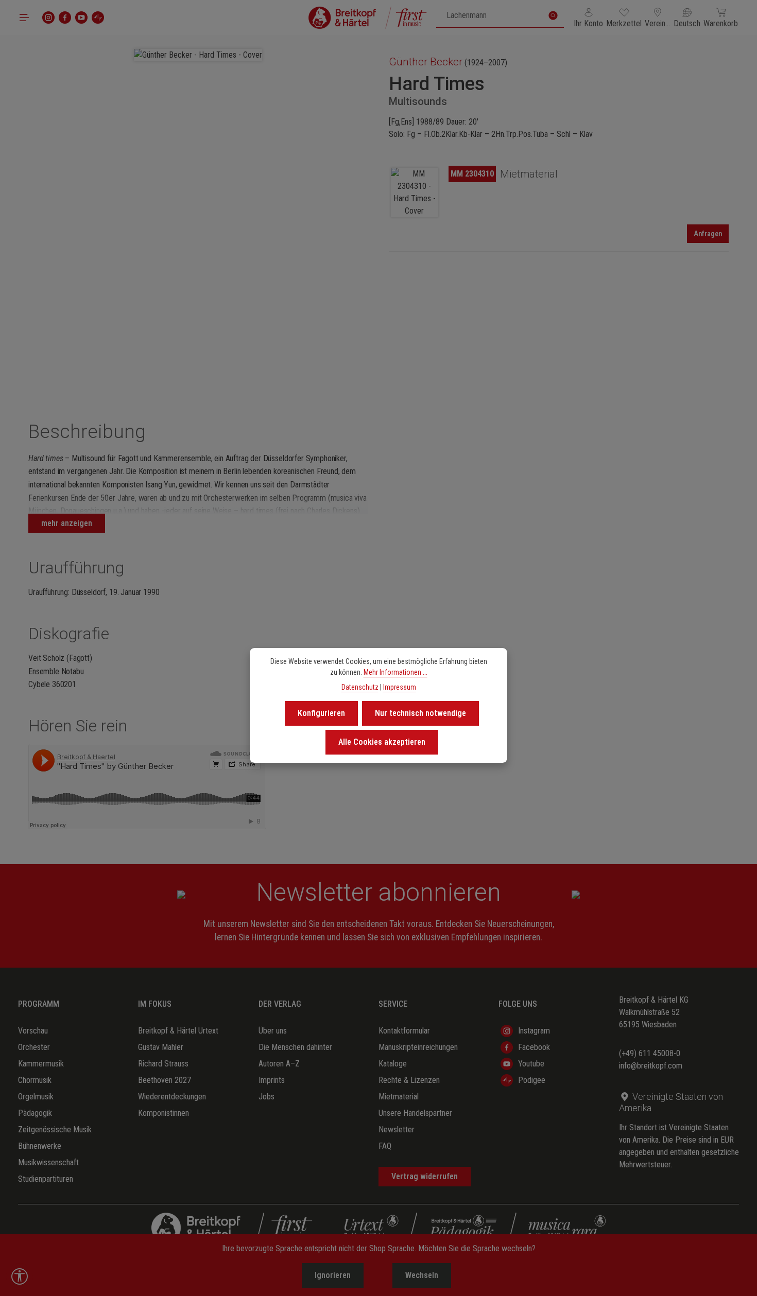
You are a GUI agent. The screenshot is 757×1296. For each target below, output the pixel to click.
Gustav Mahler (160, 1047)
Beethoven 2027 (164, 1080)
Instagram (534, 1031)
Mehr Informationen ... (395, 672)
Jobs (266, 1096)
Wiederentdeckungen (172, 1096)
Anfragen (708, 234)
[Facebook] (65, 17)
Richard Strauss (163, 1064)
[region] (198, 214)
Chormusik (34, 1080)
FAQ (384, 1146)
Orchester (34, 1047)
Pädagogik (35, 1113)
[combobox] (489, 15)
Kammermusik (41, 1064)
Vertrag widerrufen (424, 1176)
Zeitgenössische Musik (55, 1129)
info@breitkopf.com (650, 1066)
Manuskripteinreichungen (418, 1047)
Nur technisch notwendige (420, 713)
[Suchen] (553, 15)
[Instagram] (48, 17)
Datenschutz (359, 687)
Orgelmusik (36, 1096)
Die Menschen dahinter (295, 1047)
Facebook (534, 1047)
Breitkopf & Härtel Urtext (178, 1031)
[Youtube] (81, 17)
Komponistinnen (163, 1113)
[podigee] (98, 17)
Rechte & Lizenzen (409, 1080)
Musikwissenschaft (48, 1162)
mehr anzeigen (66, 523)
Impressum (399, 687)
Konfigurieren (321, 713)
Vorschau (33, 1031)
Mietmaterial (398, 1096)
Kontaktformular (404, 1031)
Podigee (531, 1080)
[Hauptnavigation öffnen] (24, 17)
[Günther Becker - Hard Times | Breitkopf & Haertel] (198, 55)
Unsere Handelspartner (415, 1113)
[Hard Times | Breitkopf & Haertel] (414, 192)
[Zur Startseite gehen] (367, 17)
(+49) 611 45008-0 (649, 1053)
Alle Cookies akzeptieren (381, 742)
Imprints (272, 1080)
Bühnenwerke (39, 1146)
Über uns (273, 1031)
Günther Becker (425, 62)
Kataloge (392, 1064)
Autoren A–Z (279, 1064)
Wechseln (421, 1275)
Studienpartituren (45, 1179)
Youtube (531, 1064)
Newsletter (396, 1129)
